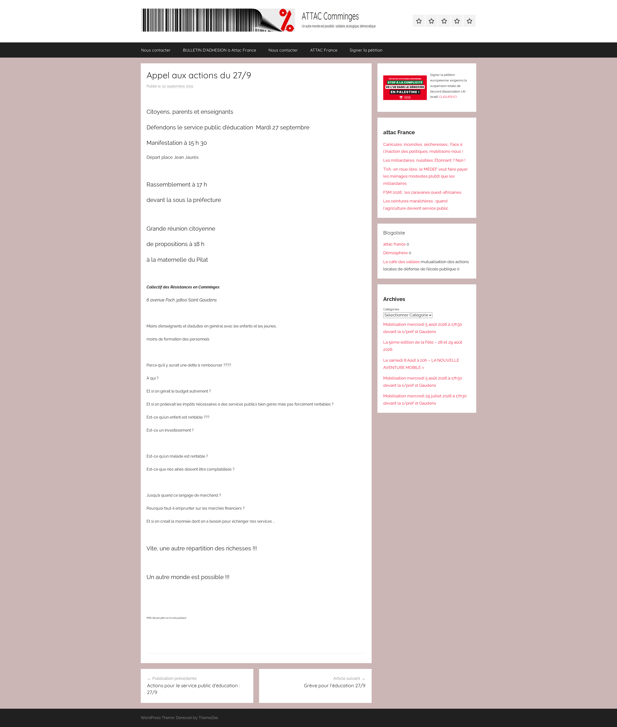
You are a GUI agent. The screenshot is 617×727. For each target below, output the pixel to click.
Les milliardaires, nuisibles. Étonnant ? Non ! (424, 160)
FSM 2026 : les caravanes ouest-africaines (422, 192)
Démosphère (395, 252)
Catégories (391, 309)
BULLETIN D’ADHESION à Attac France (219, 50)
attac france (394, 244)
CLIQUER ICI (448, 97)
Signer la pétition (366, 50)
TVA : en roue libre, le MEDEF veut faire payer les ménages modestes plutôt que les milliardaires (425, 176)
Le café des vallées (401, 261)
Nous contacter (156, 50)
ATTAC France (323, 50)
